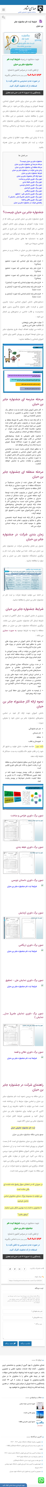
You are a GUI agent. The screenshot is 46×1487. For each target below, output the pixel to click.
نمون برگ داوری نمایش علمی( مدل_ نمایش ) (25, 196)
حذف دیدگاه (9, 1343)
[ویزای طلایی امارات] (40, 1414)
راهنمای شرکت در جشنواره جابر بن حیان (28, 202)
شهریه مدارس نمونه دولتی (27, 1404)
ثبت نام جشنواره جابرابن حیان (23, 1128)
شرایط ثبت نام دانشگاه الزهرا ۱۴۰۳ (27, 1456)
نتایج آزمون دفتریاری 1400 (27, 1422)
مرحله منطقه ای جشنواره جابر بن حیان (28, 167)
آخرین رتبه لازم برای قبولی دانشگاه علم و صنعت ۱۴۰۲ (20, 1453)
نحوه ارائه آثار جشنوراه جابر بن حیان (29, 176)
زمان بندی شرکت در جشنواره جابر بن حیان (27, 170)
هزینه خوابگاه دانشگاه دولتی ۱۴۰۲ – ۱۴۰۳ (23, 1442)
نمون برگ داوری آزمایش (33, 188)
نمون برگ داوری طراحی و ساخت (30, 179)
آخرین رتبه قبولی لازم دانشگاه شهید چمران (22, 1471)
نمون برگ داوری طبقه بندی (32, 182)
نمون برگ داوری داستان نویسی (31, 185)
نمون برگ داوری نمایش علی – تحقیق (28, 194)
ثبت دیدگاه (24, 1343)
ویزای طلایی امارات (29, 1413)
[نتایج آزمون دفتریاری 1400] (40, 1423)
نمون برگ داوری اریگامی (33, 191)
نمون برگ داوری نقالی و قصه (31, 199)
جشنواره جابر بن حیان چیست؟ (31, 161)
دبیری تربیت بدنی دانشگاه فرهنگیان (23, 1460)
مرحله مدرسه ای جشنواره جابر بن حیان (28, 164)
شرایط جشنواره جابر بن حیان (31, 173)
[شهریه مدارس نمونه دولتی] (40, 1405)
